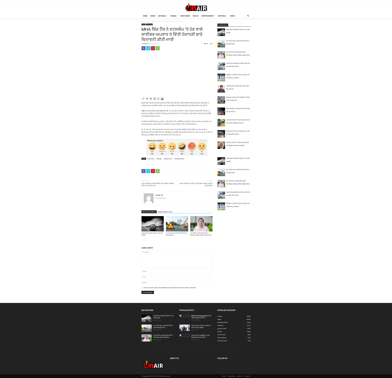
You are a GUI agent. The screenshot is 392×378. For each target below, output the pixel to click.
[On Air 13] (196, 7)
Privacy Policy (231, 376)
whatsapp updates (179, 158)
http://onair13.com (161, 198)
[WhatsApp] (158, 48)
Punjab (173, 16)
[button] (248, 16)
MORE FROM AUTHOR (165, 212)
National (162, 16)
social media (150, 158)
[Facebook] (143, 48)
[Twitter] (148, 48)
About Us (239, 376)
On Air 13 (145, 43)
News (148, 21)
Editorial (222, 16)
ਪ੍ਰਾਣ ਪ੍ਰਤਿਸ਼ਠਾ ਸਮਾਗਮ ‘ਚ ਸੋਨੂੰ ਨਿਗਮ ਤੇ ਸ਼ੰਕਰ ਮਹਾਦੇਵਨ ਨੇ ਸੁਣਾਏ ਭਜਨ (196, 185)
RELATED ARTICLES (149, 212)
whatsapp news (168, 158)
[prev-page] (142, 239)
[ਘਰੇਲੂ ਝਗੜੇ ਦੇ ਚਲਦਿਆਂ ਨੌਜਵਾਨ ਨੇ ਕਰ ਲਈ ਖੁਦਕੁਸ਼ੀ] (152, 223)
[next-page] (146, 239)
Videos (152, 16)
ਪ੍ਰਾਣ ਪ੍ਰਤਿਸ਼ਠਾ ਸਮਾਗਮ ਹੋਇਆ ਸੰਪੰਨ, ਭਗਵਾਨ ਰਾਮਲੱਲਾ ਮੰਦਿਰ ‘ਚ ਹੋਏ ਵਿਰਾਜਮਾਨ (157, 185)
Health (196, 16)
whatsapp (158, 158)
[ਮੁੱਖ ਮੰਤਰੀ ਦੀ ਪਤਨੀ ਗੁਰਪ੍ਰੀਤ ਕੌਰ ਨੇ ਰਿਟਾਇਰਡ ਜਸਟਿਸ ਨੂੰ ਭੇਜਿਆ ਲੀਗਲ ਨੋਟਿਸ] (201, 223)
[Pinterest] (153, 48)
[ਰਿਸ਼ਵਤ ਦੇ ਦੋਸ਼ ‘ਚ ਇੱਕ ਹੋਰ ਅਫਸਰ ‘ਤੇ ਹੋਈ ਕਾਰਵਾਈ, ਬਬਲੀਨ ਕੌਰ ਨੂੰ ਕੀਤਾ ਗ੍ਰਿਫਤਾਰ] (184, 328)
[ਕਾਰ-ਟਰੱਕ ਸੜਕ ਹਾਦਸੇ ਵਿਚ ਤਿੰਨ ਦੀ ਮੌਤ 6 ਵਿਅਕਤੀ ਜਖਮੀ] (177, 223)
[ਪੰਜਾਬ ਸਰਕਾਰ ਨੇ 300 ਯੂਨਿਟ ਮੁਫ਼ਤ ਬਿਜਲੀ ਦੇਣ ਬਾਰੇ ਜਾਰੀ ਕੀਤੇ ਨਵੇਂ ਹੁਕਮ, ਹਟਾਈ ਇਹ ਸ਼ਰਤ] (184, 337)
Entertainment (207, 16)
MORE (232, 16)
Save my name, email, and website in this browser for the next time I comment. (170, 287)
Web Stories (185, 16)
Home (145, 16)
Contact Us (247, 376)
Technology (149, 24)
